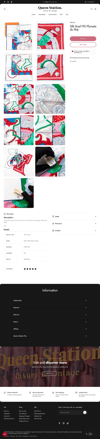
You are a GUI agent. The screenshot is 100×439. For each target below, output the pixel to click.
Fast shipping (60, 392)
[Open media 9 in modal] (19, 162)
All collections (23, 413)
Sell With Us (37, 411)
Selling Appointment (39, 413)
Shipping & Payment (24, 416)
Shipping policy (26, 436)
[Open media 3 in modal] (19, 67)
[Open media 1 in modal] (19, 36)
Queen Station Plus (24, 418)
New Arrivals (22, 411)
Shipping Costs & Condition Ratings (80, 57)
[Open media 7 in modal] (19, 130)
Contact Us (7, 416)
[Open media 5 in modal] (19, 99)
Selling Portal (37, 416)
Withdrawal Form (23, 421)
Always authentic (12, 392)
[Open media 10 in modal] (50, 162)
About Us (6, 411)
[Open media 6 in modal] (50, 99)
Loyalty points (83, 392)
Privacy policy (12, 436)
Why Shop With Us (9, 418)
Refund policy (6, 436)
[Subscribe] (84, 412)
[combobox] (90, 2)
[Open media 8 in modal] (50, 130)
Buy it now (83, 45)
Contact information (33, 436)
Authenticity (7, 413)
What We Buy (38, 418)
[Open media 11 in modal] (19, 193)
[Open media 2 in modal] (50, 36)
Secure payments (38, 392)
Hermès (72, 22)
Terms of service (19, 436)
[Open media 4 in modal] (50, 67)
